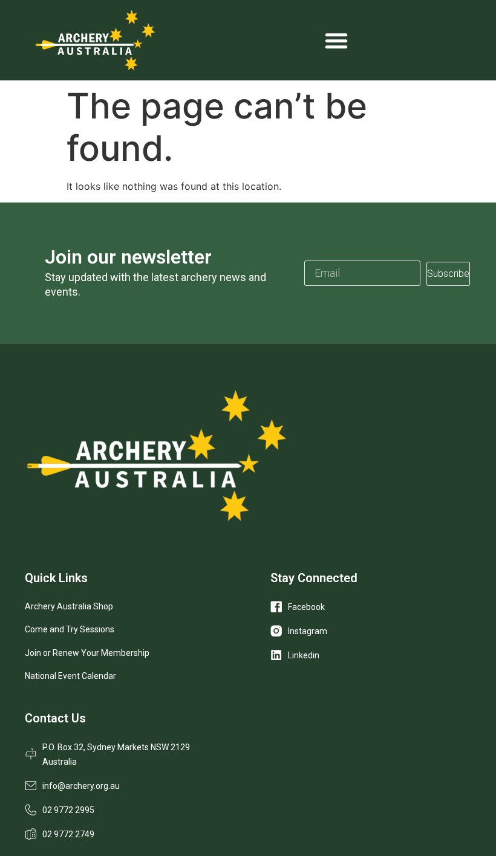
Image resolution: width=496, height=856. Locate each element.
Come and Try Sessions (69, 629)
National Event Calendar (70, 676)
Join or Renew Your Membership (87, 653)
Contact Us (55, 718)
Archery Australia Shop (69, 606)
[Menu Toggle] (336, 40)
